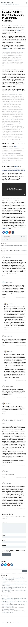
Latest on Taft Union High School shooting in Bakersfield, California (13, 16)
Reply (3, 275)
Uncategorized (7, 236)
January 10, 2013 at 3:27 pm (21, 297)
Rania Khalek (7, 2)
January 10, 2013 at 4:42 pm (21, 345)
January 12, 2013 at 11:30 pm (21, 465)
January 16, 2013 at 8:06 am (21, 508)
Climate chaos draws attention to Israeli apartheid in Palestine (14, 245)
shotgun (16, 166)
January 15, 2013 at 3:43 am (21, 477)
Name (4, 535)
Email (3, 540)
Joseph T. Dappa (5, 598)
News (10, 238)
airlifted (18, 30)
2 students (19, 28)
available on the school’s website (16, 207)
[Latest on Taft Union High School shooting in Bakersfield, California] (23, 237)
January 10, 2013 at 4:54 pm (21, 397)
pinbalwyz (10, 304)
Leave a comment (19, 9)
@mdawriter (7, 48)
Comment (4, 522)
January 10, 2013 (12, 9)
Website (4, 545)
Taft (7, 239)
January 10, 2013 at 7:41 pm (21, 329)
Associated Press (21, 90)
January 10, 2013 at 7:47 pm (21, 380)
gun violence (6, 238)
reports (23, 48)
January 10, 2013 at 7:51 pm (21, 414)
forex (6, 471)
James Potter (9, 336)
